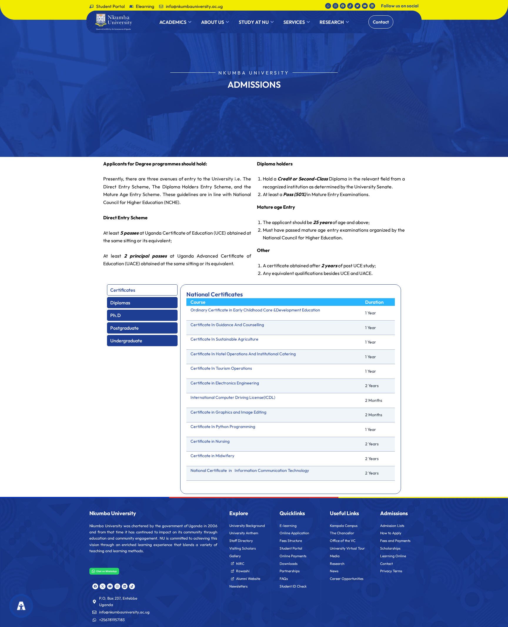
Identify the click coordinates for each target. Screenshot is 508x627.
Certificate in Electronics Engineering (224, 383)
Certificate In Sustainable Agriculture (224, 339)
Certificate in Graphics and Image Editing (228, 412)
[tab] (142, 290)
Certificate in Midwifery (212, 455)
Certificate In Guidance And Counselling (227, 324)
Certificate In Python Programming (222, 426)
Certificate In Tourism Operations (221, 368)
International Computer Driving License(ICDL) (232, 397)
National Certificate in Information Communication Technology (249, 470)
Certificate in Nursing (210, 441)
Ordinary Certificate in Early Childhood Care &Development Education (255, 310)
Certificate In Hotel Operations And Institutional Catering (243, 353)
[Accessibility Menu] (21, 606)
